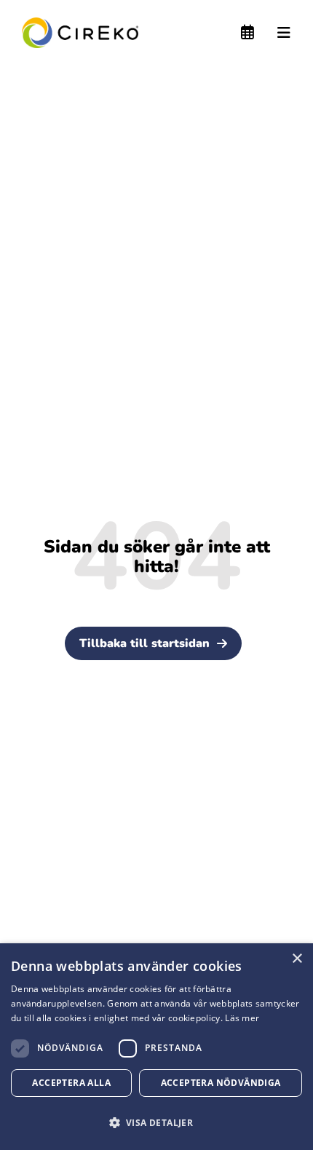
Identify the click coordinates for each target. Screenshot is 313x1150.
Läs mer (242, 1018)
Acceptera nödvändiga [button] (221, 1082)
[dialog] (156, 1046)
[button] (156, 1122)
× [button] (296, 958)
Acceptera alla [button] (71, 1082)
